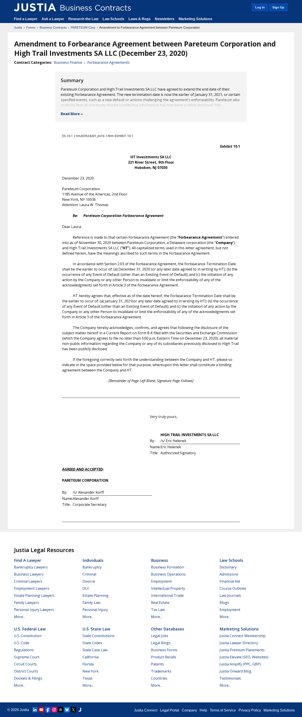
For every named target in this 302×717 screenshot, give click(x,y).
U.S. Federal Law (30, 629)
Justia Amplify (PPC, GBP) (240, 664)
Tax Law (158, 609)
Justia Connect (145, 710)
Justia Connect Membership (243, 635)
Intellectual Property (168, 588)
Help (203, 710)
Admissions (229, 574)
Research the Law (83, 19)
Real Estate (160, 602)
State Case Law (94, 649)
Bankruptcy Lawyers (31, 567)
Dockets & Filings (28, 678)
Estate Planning (95, 595)
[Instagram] (54, 709)
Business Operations (168, 574)
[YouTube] (41, 709)
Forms (30, 27)
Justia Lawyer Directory (239, 642)
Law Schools (113, 19)
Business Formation (167, 567)
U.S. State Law (96, 629)
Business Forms (164, 649)
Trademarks (161, 671)
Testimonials (230, 678)
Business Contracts (53, 27)
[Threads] (60, 709)
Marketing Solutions (195, 19)
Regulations (24, 649)
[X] (73, 709)
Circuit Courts (25, 664)
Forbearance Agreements (108, 62)
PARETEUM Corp (83, 27)
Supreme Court (26, 657)
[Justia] (35, 7)
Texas (87, 678)
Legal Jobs (159, 635)
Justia (18, 27)
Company (189, 710)
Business (159, 560)
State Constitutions (98, 635)
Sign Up (278, 7)
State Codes (92, 642)
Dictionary (228, 567)
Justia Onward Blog (235, 671)
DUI (85, 588)
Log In (260, 7)
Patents (157, 664)
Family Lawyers (26, 602)
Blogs (224, 602)
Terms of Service (223, 710)
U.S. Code (21, 642)
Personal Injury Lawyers (34, 609)
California (90, 657)
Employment (161, 581)
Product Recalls (163, 657)
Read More (70, 113)
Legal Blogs (160, 642)
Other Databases (167, 629)
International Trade (167, 595)
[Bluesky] (67, 709)
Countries (159, 678)
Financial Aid (230, 581)
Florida (88, 664)
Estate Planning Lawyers (34, 595)
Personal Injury (95, 609)
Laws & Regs (139, 19)
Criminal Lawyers (28, 581)
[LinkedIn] (35, 709)
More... (19, 616)
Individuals (92, 560)
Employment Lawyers (31, 588)
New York (90, 671)
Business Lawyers (29, 574)
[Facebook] (47, 709)
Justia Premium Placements (242, 649)
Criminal (89, 574)
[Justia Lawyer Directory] (79, 709)
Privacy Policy (250, 710)
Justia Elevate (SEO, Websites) (244, 657)
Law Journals (230, 595)
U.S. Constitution (28, 635)
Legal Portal (169, 710)
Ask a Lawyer (53, 19)
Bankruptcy (92, 567)
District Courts (26, 671)
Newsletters (164, 19)
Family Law (91, 602)
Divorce (88, 581)
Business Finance (68, 62)
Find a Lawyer (25, 19)
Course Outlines (233, 588)
